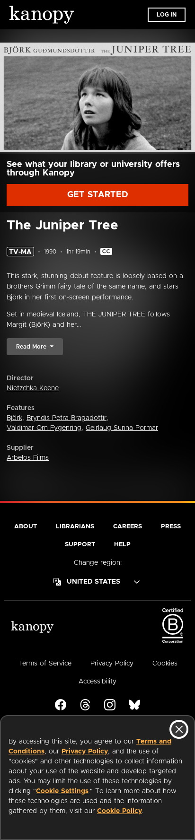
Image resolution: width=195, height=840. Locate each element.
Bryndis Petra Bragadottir (66, 418)
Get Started (97, 195)
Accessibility (97, 681)
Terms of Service (44, 663)
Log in (167, 15)
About (25, 527)
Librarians (75, 527)
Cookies (164, 663)
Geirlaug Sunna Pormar (122, 428)
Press (171, 527)
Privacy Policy (85, 751)
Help (122, 545)
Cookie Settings (62, 791)
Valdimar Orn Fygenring (44, 428)
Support (80, 545)
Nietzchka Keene (33, 388)
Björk (14, 418)
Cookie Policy (119, 811)
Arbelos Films (28, 458)
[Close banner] (178, 729)
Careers (127, 527)
